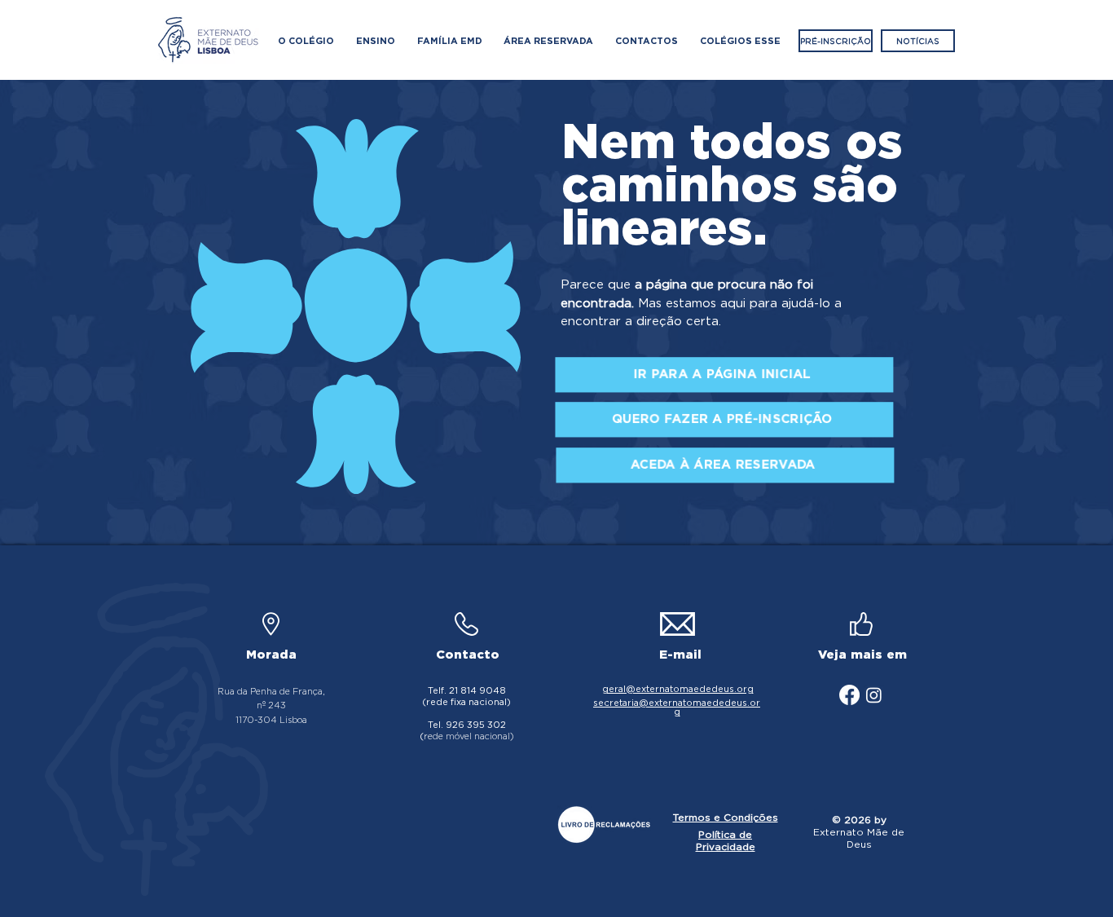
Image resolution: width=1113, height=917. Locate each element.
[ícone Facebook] (849, 695)
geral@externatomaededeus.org (678, 688)
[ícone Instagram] (874, 695)
